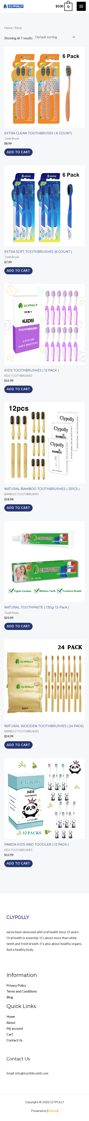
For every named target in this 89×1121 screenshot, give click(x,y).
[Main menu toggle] (81, 6)
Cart (9, 1034)
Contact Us (14, 1040)
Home (8, 28)
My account (14, 1028)
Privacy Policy (16, 985)
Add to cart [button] (18, 152)
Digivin (52, 1111)
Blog (9, 997)
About (10, 1022)
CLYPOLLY (17, 917)
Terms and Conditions (21, 991)
